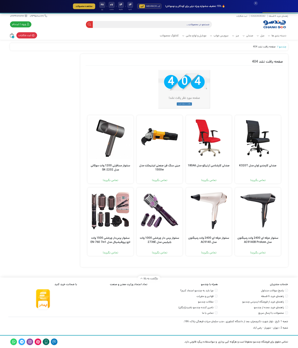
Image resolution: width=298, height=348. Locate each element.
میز (237, 35)
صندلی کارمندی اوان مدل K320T (257, 166)
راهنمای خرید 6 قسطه (278, 16)
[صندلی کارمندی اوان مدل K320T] (258, 138)
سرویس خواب (221, 35)
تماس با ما (207, 313)
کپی (142, 6)
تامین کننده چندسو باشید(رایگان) (195, 307)
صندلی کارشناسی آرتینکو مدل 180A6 (209, 166)
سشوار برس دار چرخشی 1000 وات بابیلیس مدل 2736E (159, 240)
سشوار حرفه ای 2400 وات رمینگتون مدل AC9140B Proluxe (257, 240)
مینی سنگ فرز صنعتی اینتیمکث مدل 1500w (159, 168)
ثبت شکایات (241, 16)
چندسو (282, 46)
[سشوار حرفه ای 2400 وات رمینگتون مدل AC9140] (209, 210)
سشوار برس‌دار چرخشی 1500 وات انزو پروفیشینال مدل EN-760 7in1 (110, 240)
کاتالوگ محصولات (169, 35)
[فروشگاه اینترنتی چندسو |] (274, 24)
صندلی (249, 35)
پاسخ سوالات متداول (272, 290)
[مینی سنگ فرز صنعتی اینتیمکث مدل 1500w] (159, 138)
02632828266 (17, 16)
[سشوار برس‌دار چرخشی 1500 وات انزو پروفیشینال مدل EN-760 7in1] (110, 210)
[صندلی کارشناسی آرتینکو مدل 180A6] (209, 138)
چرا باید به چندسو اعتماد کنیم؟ (196, 290)
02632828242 (258, 16)
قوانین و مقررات (205, 296)
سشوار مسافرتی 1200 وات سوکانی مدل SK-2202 (110, 168)
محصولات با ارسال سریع (271, 313)
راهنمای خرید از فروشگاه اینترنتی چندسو (263, 302)
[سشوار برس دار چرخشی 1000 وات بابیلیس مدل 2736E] (159, 210)
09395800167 (37, 16)
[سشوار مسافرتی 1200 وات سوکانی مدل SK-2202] (110, 138)
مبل (262, 35)
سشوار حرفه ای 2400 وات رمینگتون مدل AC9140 (208, 240)
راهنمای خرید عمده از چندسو (269, 307)
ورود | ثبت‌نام (19, 24)
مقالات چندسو (205, 302)
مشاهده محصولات (84, 6)
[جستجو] (89, 24)
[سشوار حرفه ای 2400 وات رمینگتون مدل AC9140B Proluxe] (258, 210)
